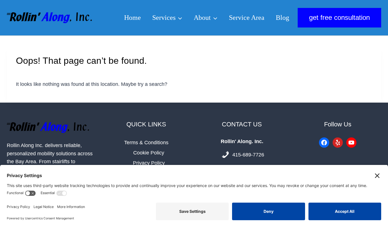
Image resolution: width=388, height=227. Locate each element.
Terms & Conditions (146, 142)
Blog (282, 17)
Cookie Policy (148, 153)
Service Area (246, 17)
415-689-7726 (248, 155)
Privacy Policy (149, 163)
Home (132, 17)
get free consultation (339, 17)
